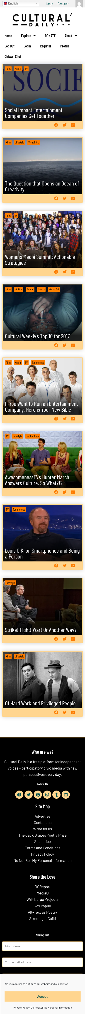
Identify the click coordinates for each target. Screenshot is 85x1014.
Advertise (42, 816)
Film (8, 69)
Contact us (42, 822)
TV (26, 69)
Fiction (18, 289)
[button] (56, 125)
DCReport (43, 886)
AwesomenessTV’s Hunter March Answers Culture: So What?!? (37, 479)
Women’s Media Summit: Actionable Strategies (40, 259)
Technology (38, 362)
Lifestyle (19, 142)
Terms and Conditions (42, 847)
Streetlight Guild (42, 918)
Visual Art (33, 142)
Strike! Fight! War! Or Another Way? (41, 629)
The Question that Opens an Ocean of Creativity (42, 186)
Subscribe (42, 841)
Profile (64, 46)
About (68, 35)
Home (8, 35)
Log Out (10, 46)
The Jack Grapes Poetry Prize (42, 835)
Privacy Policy (42, 854)
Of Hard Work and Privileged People (40, 703)
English (12, 3)
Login (49, 3)
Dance (30, 289)
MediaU (42, 893)
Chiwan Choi (13, 56)
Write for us (42, 828)
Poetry (41, 289)
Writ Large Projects (42, 899)
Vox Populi (42, 906)
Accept (42, 996)
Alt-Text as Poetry (42, 912)
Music (18, 69)
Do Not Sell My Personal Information (43, 860)
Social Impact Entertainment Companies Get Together (33, 112)
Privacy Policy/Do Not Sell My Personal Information (42, 1007)
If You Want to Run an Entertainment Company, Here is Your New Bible (41, 406)
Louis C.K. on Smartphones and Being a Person (42, 553)
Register (63, 3)
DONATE (50, 35)
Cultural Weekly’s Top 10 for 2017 (37, 335)
